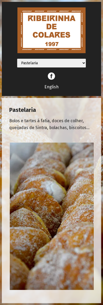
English (51, 86)
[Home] (51, 52)
